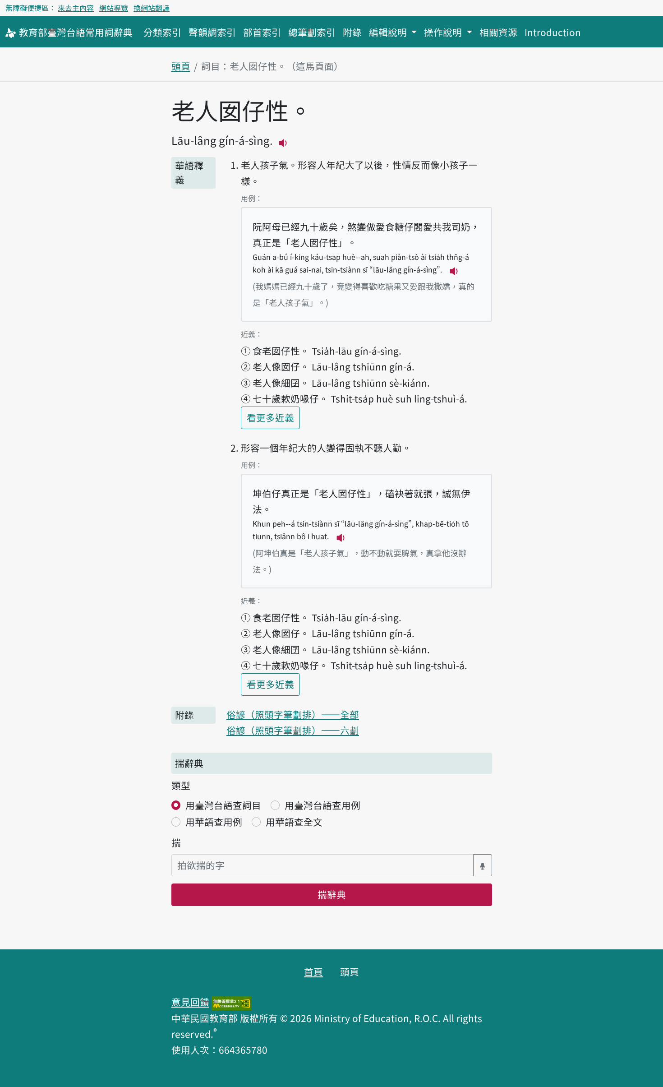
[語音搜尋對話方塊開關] (482, 865)
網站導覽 (113, 7)
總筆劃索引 (312, 32)
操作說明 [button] (444, 32)
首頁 (313, 971)
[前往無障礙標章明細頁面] (231, 1001)
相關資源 (498, 32)
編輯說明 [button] (389, 32)
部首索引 (262, 32)
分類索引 (162, 32)
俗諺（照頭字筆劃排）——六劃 (292, 730)
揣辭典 (332, 894)
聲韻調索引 (212, 32)
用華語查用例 (213, 821)
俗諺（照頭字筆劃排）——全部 (292, 714)
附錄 (352, 32)
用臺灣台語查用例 (322, 805)
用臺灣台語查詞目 (223, 805)
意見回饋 (190, 1001)
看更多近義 (273, 417)
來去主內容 (76, 7)
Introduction (553, 32)
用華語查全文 (294, 821)
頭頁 (180, 66)
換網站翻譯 (152, 7)
